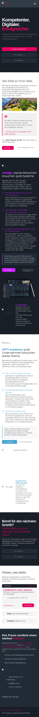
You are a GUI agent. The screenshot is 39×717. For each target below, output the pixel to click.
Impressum (6, 710)
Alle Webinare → (9, 605)
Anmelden (28, 605)
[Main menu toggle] (35, 4)
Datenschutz (16, 710)
